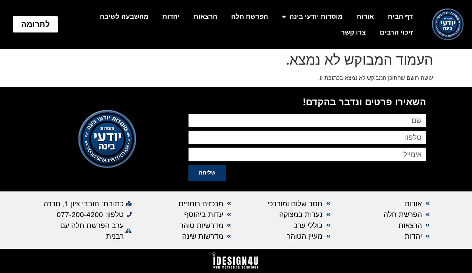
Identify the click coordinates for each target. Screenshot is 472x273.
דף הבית (400, 16)
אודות (365, 16)
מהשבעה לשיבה (124, 16)
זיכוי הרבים (396, 32)
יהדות (171, 16)
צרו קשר (353, 32)
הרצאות (205, 16)
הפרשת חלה (249, 16)
